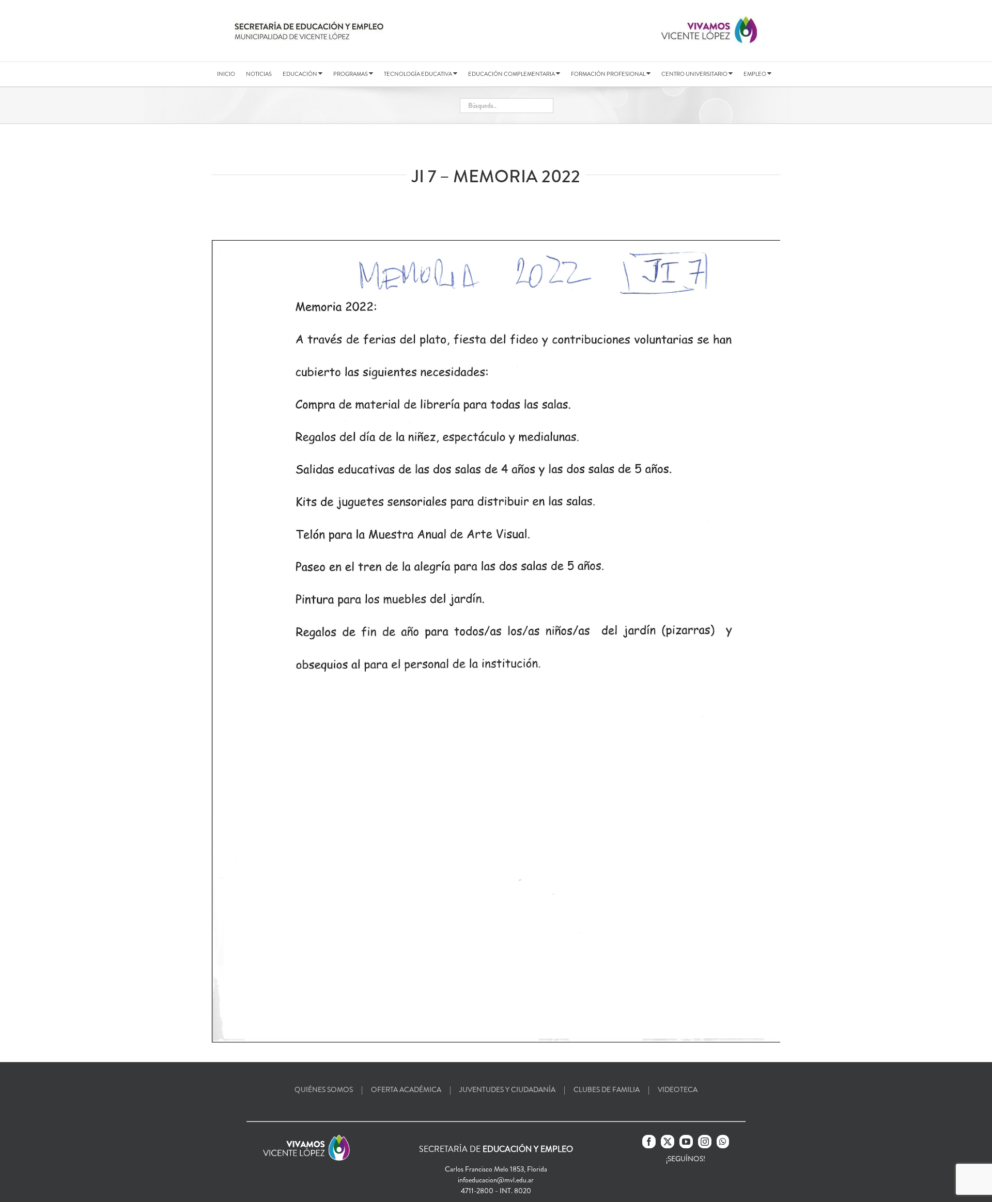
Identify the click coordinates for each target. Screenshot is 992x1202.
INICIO (226, 74)
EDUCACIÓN (300, 74)
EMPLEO (755, 74)
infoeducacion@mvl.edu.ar (496, 1180)
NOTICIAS (259, 74)
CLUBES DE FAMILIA (607, 1089)
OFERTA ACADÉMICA (406, 1089)
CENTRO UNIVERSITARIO (695, 74)
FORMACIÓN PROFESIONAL (608, 74)
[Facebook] (649, 1141)
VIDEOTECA (678, 1089)
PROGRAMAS (351, 74)
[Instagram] (704, 1141)
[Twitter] (667, 1141)
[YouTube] (686, 1141)
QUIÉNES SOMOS (324, 1089)
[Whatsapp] (723, 1141)
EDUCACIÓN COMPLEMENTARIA (512, 74)
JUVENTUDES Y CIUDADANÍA (507, 1089)
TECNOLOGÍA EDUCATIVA (418, 74)
